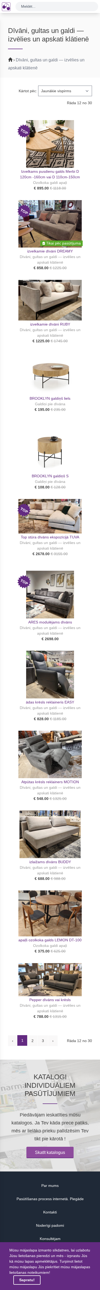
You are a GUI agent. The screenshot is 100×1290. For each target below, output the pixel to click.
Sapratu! (27, 1280)
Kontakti (50, 1212)
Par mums (50, 1185)
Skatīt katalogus (50, 1152)
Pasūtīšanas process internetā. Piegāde (50, 1199)
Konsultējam (50, 1239)
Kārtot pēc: (28, 91)
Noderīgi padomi (50, 1225)
